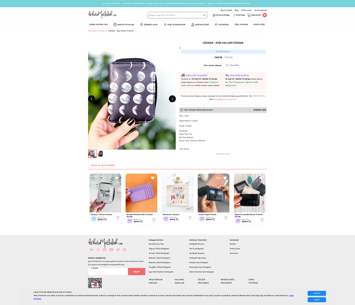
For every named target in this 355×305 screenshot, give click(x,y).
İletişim (233, 244)
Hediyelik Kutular (196, 244)
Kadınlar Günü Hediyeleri (159, 262)
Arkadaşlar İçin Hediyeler (200, 267)
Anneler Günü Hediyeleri (159, 253)
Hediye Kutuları (125, 25)
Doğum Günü (202, 25)
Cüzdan (102, 31)
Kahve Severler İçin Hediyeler (201, 272)
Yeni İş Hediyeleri (176, 25)
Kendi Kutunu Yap (98, 24)
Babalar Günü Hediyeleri (159, 258)
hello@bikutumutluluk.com (225, 99)
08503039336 (258, 96)
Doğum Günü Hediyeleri (159, 249)
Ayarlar (317, 299)
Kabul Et (317, 293)
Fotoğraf (224, 25)
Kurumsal (234, 253)
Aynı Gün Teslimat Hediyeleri (161, 272)
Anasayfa (92, 31)
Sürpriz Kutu (151, 25)
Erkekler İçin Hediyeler (199, 262)
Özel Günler (241, 24)
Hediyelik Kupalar (197, 253)
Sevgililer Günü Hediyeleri (160, 267)
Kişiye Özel (259, 24)
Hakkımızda (235, 249)
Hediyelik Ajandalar (197, 258)
